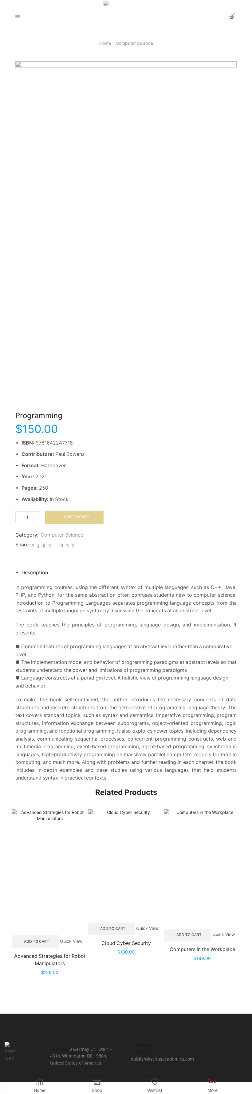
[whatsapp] (67, 545)
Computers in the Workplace (202, 949)
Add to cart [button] (36, 941)
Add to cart (76, 516)
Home (105, 43)
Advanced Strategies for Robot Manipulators (50, 959)
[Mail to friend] (55, 545)
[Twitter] (33, 545)
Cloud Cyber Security (126, 943)
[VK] (44, 545)
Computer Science (134, 43)
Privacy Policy (186, 1045)
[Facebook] (38, 545)
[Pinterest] (49, 545)
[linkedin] (62, 545)
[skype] (72, 545)
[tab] (35, 573)
